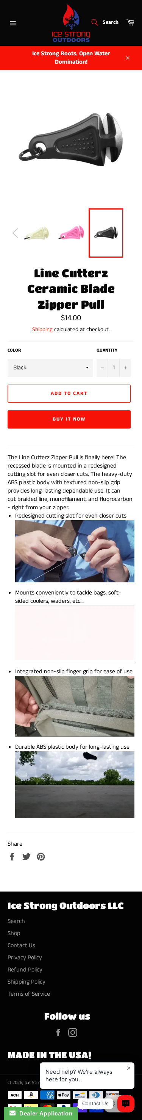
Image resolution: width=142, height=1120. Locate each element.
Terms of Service (29, 994)
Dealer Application (44, 1113)
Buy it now (69, 419)
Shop (14, 933)
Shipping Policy (26, 982)
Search (16, 921)
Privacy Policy (25, 957)
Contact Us (21, 945)
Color (14, 350)
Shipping (42, 329)
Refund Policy (25, 969)
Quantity (107, 350)
